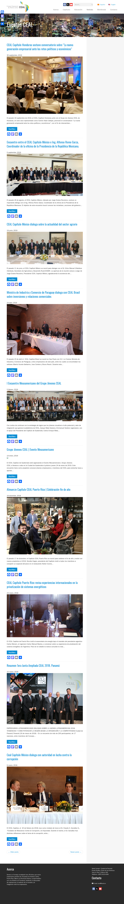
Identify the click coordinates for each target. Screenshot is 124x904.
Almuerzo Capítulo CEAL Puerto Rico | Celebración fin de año (38, 489)
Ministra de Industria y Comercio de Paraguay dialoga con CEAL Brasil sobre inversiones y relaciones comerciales (43, 294)
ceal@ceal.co (102, 883)
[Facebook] (2, 12)
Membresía (101, 10)
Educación (78, 10)
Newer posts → (75, 852)
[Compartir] (2, 24)
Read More (12, 129)
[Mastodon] (2, 16)
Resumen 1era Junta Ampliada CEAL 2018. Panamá (33, 665)
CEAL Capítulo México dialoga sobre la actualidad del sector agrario (42, 224)
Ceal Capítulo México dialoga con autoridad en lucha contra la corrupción (39, 757)
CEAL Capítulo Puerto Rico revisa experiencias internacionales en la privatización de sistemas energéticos (42, 584)
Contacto (113, 10)
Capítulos (66, 10)
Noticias (90, 10)
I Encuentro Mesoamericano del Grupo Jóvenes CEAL (34, 383)
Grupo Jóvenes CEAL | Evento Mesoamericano (30, 449)
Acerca (56, 10)
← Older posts (13, 852)
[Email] (2, 20)
